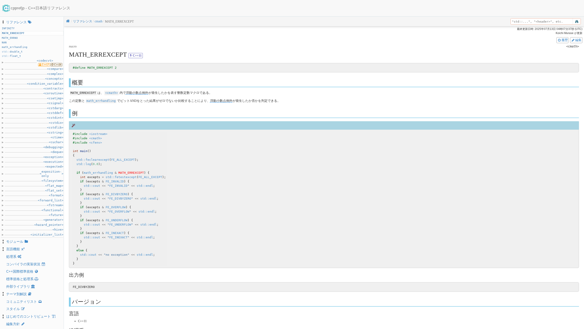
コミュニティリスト (21, 301)
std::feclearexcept (92, 159)
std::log (83, 164)
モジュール (14, 241)
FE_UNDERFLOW (117, 220)
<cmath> (111, 93)
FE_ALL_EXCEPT (123, 159)
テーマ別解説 (16, 294)
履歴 (564, 40)
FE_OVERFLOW (116, 207)
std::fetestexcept (121, 177)
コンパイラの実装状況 (23, 264)
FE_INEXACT (115, 233)
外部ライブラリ (18, 286)
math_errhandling (101, 101)
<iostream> (98, 134)
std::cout (92, 185)
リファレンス (16, 22)
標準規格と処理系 (20, 279)
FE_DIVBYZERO (117, 194)
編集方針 (13, 324)
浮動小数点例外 (137, 93)
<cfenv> (95, 142)
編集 (578, 40)
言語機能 (13, 249)
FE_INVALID (115, 181)
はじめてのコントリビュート (28, 316)
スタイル (13, 309)
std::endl (145, 185)
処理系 (11, 256)
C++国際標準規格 (19, 271)
